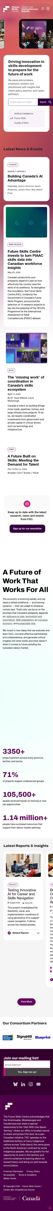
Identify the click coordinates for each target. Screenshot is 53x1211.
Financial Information (13, 1172)
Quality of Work (21, 123)
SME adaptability (25, 620)
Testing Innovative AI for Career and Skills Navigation (22, 894)
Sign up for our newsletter (27, 529)
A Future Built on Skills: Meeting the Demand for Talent (23, 460)
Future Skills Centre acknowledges (26, 1117)
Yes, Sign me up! (27, 1072)
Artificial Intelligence (23, 114)
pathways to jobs (15, 617)
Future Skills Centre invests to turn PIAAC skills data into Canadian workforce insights (25, 260)
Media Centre (10, 1179)
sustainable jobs (26, 624)
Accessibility (9, 1175)
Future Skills (20, 118)
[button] (49, 1208)
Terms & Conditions (28, 1175)
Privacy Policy (33, 1172)
